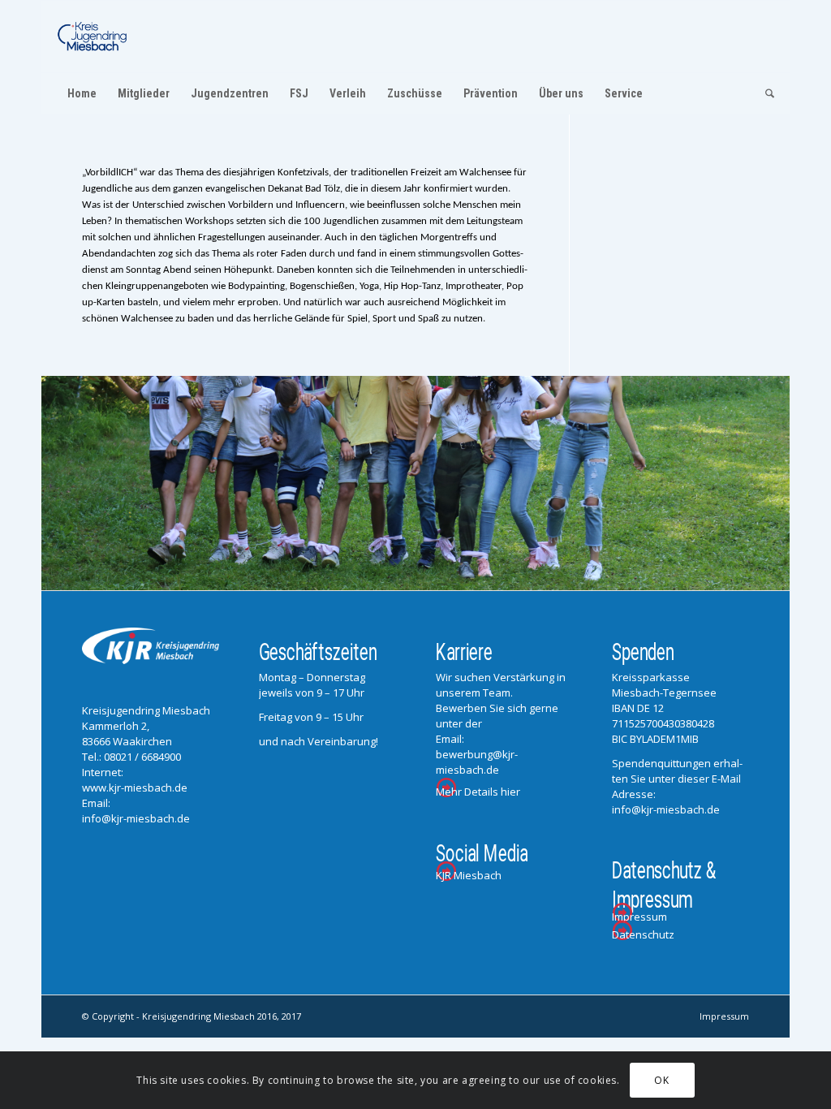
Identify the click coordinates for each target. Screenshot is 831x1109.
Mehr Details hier (478, 791)
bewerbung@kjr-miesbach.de (477, 762)
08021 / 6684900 (142, 756)
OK (661, 1080)
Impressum (639, 916)
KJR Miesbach (469, 875)
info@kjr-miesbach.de (136, 818)
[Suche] (764, 93)
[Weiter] (775, 483)
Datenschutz (643, 934)
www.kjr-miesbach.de (134, 787)
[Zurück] (55, 483)
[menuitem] (82, 93)
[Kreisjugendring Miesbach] (92, 36)
